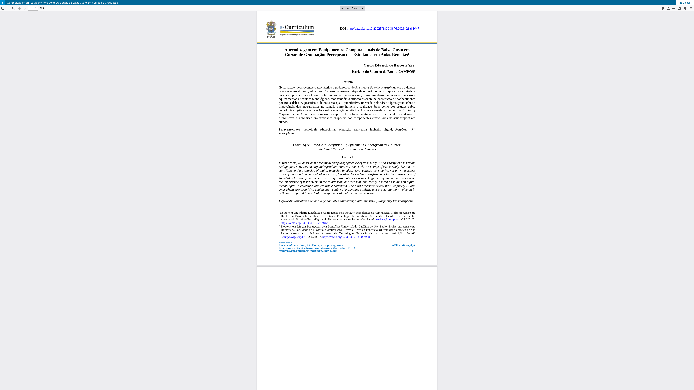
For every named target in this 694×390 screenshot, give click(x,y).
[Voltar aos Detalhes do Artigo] (2, 2)
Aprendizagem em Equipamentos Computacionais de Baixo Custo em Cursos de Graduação (62, 2)
